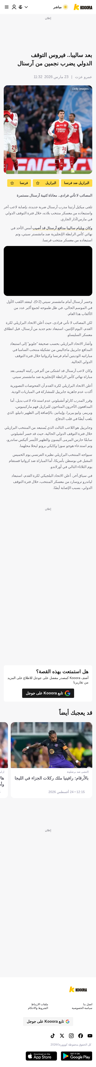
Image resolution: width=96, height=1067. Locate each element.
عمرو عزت (83, 77)
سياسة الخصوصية (82, 1008)
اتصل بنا (87, 1004)
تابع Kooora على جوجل (44, 693)
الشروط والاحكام (38, 1008)
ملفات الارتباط (39, 1004)
